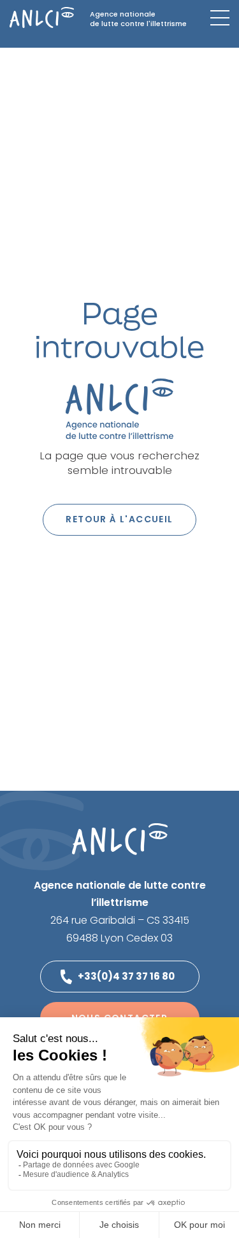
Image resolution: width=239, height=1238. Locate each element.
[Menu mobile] (220, 18)
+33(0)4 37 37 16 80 (126, 976)
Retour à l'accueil (119, 519)
